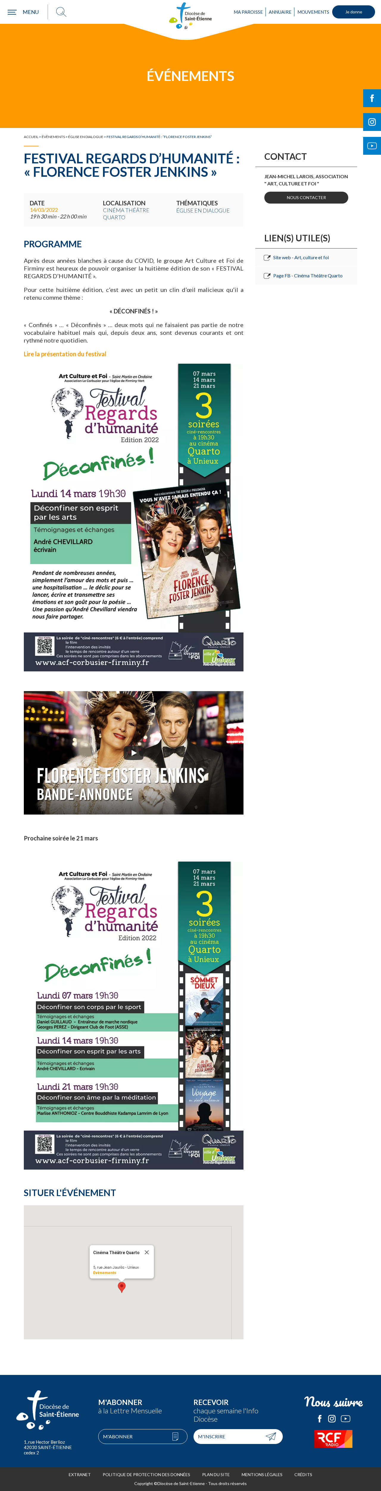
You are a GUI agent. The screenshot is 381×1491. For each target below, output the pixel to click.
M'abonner (117, 1436)
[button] (122, 1287)
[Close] (147, 1252)
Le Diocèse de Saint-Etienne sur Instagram (332, 1418)
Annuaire (280, 12)
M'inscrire (211, 1436)
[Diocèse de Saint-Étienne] (190, 16)
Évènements (53, 137)
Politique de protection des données (146, 1474)
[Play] (134, 753)
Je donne (353, 11)
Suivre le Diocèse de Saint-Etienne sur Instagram (372, 122)
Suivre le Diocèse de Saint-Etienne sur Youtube (372, 146)
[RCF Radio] (333, 1439)
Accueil (31, 137)
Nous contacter (306, 197)
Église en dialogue (85, 137)
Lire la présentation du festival (65, 353)
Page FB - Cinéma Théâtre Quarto (308, 275)
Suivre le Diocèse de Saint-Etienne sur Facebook (372, 98)
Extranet (80, 1474)
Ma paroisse (248, 12)
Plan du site (216, 1474)
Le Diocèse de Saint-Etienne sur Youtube (345, 1418)
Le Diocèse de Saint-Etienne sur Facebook (320, 1418)
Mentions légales (262, 1474)
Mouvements (313, 12)
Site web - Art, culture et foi (301, 257)
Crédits (303, 1474)
